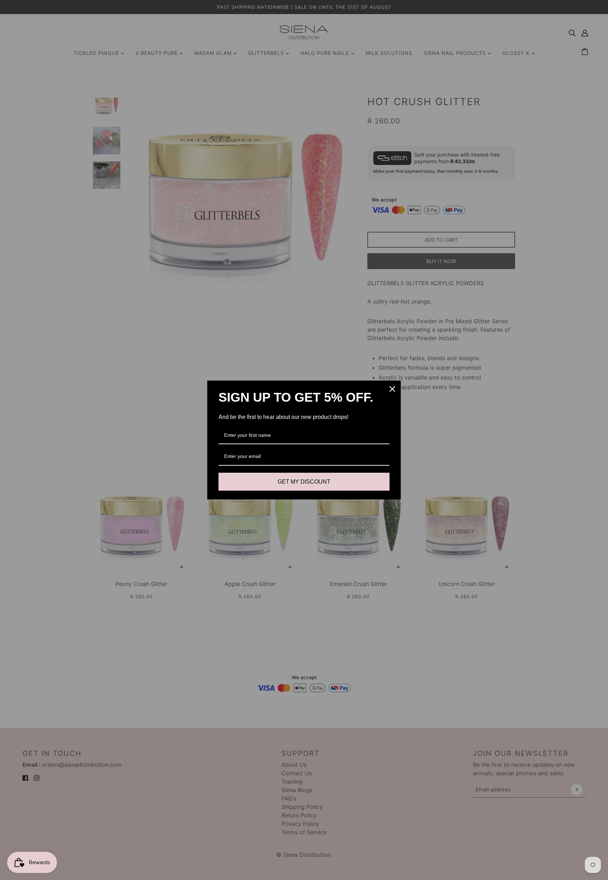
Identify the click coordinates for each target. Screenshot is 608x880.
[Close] (392, 389)
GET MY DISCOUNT (304, 482)
